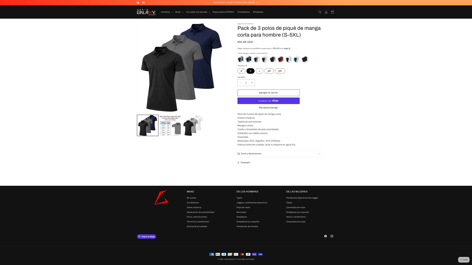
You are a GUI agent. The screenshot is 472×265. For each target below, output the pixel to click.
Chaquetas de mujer (295, 222)
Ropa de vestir (243, 207)
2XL (280, 70)
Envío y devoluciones (197, 217)
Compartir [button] (245, 162)
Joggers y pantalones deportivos (251, 203)
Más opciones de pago (268, 107)
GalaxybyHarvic (230, 259)
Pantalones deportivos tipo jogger (302, 198)
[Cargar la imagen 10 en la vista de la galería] (170, 125)
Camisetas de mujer (295, 207)
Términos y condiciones (198, 222)
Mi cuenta (191, 198)
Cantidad (241, 77)
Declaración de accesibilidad (200, 212)
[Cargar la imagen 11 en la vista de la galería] (193, 125)
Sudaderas (241, 217)
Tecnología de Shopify (245, 259)
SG (269, 70)
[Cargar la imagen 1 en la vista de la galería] (147, 125)
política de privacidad (197, 226)
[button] (166, 12)
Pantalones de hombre (247, 226)
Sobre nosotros (194, 207)
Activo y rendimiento (296, 217)
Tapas (239, 198)
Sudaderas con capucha (247, 222)
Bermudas (241, 212)
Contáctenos (193, 203)
